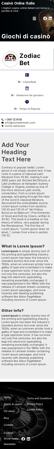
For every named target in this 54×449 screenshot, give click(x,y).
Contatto (9, 424)
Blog (6, 417)
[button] (34, 18)
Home (7, 397)
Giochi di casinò (13, 404)
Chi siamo (9, 411)
